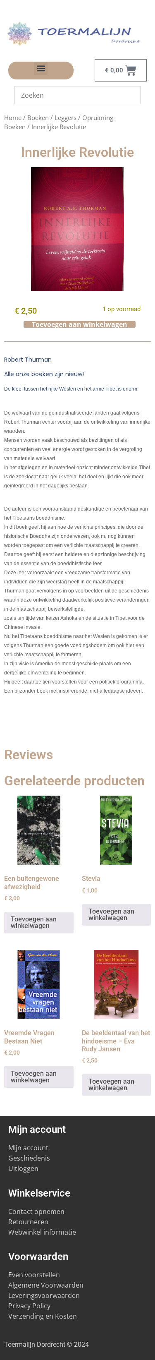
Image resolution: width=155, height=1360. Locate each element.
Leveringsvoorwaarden (44, 1295)
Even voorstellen (34, 1274)
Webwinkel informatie (42, 1232)
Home (12, 117)
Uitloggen (23, 1168)
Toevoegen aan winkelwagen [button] (34, 922)
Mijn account (28, 1147)
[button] (41, 68)
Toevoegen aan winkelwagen (79, 324)
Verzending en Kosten (42, 1316)
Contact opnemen (36, 1211)
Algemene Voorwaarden (45, 1285)
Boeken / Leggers (51, 117)
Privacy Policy (29, 1305)
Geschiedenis (30, 1158)
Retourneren (28, 1221)
